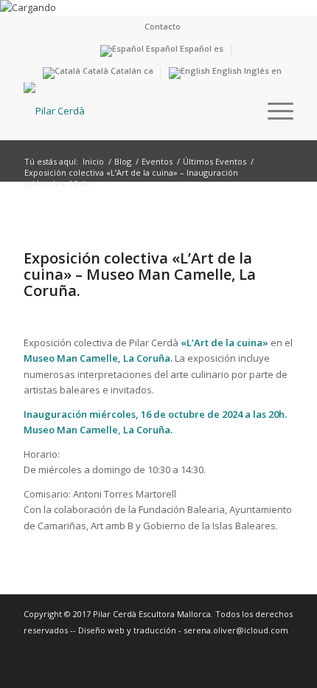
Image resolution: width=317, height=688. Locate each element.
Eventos (157, 161)
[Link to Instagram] (282, 645)
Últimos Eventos (214, 161)
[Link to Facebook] (260, 645)
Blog (122, 161)
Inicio (93, 161)
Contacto (162, 26)
